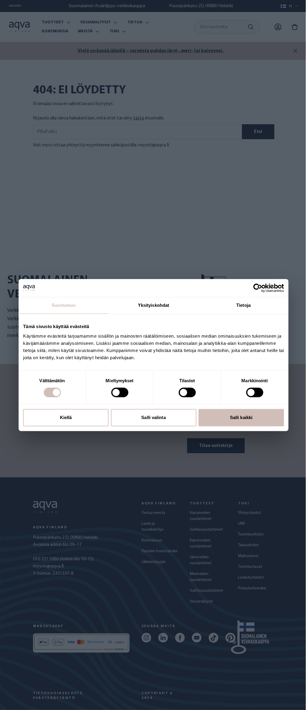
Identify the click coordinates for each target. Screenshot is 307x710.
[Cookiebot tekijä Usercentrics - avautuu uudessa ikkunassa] (257, 287)
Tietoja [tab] (243, 305)
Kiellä (66, 417)
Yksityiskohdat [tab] (153, 305)
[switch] (119, 392)
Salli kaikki (241, 417)
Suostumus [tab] (64, 305)
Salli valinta (153, 417)
